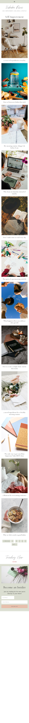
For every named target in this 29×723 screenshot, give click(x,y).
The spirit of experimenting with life (14, 279)
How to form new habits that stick (14, 102)
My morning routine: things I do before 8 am (14, 147)
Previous (6, 541)
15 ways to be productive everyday (15, 60)
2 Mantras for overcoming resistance (14, 495)
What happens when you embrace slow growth (15, 322)
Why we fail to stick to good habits (14, 535)
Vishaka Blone (14, 8)
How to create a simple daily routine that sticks (14, 367)
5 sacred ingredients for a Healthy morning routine (14, 413)
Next (14, 544)
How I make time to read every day (14, 237)
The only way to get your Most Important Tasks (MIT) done (14, 455)
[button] (14, 1)
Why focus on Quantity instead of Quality (14, 193)
